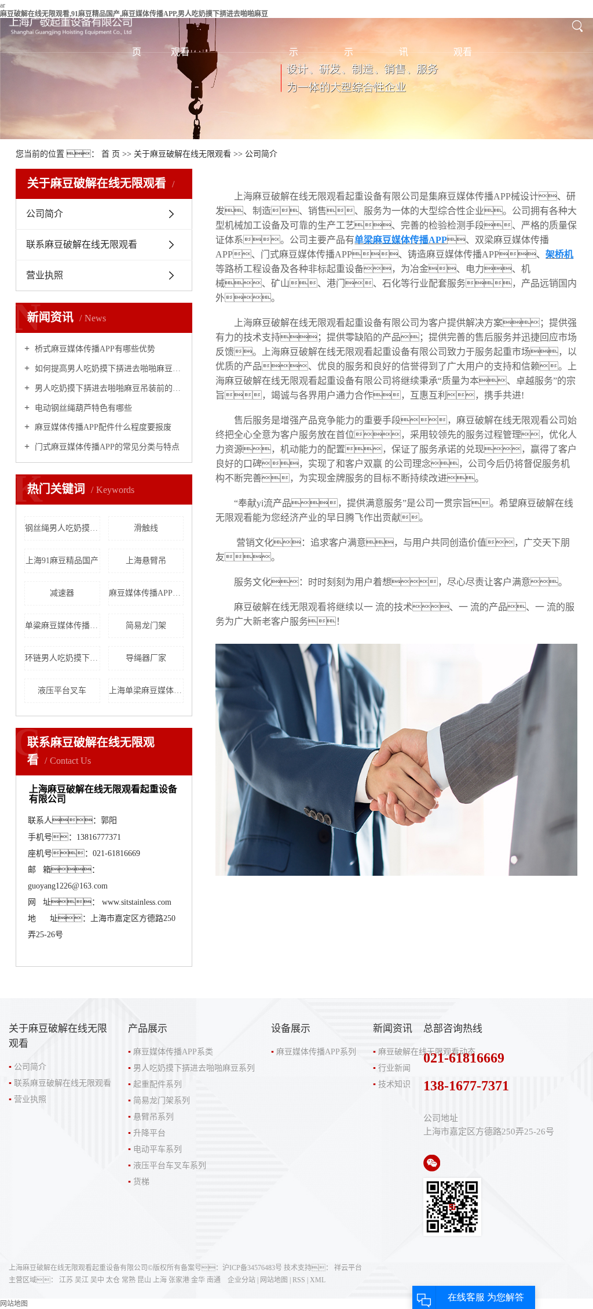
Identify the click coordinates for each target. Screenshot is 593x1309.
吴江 (82, 1280)
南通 (214, 1280)
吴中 (97, 1280)
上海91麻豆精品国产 (61, 560)
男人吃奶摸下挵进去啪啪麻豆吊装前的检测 (108, 388)
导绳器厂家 (146, 658)
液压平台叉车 (62, 690)
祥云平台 (348, 1268)
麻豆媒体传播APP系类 (173, 1051)
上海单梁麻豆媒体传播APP (146, 690)
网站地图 (274, 1280)
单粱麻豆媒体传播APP (62, 625)
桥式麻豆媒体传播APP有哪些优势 (93, 349)
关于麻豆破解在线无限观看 (182, 154)
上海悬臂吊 (146, 560)
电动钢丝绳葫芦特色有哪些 (82, 408)
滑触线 (146, 528)
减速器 (62, 593)
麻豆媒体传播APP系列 (316, 1051)
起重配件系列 (157, 1084)
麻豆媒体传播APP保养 (146, 593)
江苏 (66, 1280)
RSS (298, 1280)
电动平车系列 (157, 1149)
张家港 (179, 1280)
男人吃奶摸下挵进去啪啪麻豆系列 (194, 1068)
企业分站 (241, 1280)
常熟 (129, 1280)
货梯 (141, 1181)
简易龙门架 (146, 625)
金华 (198, 1280)
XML (317, 1280)
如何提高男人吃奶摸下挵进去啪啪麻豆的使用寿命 (108, 368)
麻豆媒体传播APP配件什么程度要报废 (101, 427)
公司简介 (44, 214)
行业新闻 (394, 1068)
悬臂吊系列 (153, 1116)
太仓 (113, 1280)
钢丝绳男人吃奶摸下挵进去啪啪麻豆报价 (62, 528)
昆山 (144, 1280)
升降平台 (149, 1133)
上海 (160, 1280)
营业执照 (44, 275)
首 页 (110, 154)
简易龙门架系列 (161, 1100)
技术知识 (394, 1084)
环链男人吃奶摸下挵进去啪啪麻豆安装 (62, 658)
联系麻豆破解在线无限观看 (81, 244)
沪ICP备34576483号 (252, 1268)
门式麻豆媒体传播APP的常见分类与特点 (106, 447)
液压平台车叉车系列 (169, 1165)
